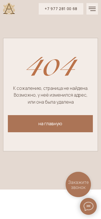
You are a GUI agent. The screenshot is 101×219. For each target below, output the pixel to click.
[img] (9, 9)
